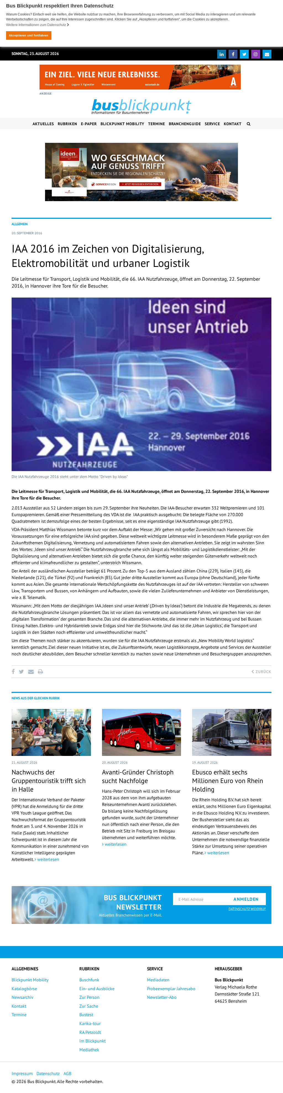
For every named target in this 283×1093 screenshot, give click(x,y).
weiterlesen (47, 859)
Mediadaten (158, 979)
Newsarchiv (22, 997)
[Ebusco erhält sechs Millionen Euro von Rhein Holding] (231, 732)
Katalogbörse (24, 988)
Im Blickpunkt (92, 1041)
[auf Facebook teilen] (14, 672)
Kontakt (233, 123)
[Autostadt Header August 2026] (140, 77)
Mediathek (89, 1049)
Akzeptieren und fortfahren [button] (28, 35)
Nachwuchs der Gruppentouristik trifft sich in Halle (49, 781)
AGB (67, 1073)
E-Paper (89, 123)
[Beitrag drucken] (40, 672)
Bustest (86, 1014)
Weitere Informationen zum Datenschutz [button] (36, 25)
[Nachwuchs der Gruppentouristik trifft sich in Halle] (51, 732)
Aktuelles (43, 123)
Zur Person (89, 997)
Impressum (22, 1073)
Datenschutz (48, 1073)
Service (212, 123)
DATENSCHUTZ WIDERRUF (247, 909)
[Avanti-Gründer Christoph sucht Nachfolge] (141, 732)
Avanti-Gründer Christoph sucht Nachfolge (138, 776)
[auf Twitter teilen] (21, 672)
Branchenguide (185, 123)
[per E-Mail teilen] (31, 672)
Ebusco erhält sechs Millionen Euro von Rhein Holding (227, 781)
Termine (156, 123)
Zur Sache (88, 1006)
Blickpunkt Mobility (122, 123)
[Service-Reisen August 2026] (141, 172)
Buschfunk (89, 979)
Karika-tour (90, 1023)
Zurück (262, 671)
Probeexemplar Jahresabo (171, 988)
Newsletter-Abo (162, 997)
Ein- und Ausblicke (96, 988)
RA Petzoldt (90, 1032)
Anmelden (246, 899)
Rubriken (67, 123)
